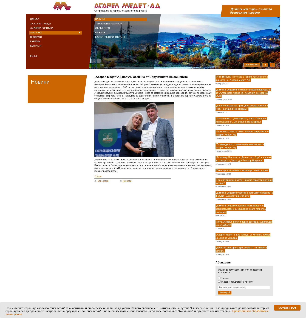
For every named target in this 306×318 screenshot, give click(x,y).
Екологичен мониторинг (110, 37)
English (34, 56)
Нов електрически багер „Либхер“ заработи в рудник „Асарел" (244, 181)
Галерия (100, 32)
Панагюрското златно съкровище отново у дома (242, 170)
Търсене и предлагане (109, 23)
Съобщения (102, 28)
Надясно (272, 65)
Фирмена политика (41, 28)
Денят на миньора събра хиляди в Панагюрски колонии (241, 249)
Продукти (36, 37)
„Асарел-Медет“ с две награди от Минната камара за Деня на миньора (243, 236)
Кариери (35, 41)
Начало (34, 19)
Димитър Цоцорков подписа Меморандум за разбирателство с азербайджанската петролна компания (241, 208)
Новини (100, 19)
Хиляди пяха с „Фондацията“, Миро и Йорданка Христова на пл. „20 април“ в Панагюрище (241, 120)
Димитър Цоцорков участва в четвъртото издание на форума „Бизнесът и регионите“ (244, 194)
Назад (98, 176)
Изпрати (127, 181)
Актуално (35, 32)
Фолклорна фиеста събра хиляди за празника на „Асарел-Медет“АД (242, 133)
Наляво (265, 65)
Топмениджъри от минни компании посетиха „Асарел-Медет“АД (240, 146)
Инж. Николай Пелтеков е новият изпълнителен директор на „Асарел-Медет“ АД (242, 78)
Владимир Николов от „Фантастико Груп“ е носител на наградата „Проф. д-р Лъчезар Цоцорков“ (243, 159)
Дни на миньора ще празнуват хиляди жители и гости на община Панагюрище (242, 107)
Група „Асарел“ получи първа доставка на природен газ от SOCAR (244, 223)
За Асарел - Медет (40, 23)
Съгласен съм (287, 307)
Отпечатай (103, 181)
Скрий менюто (252, 64)
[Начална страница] (61, 6)
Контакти (35, 46)
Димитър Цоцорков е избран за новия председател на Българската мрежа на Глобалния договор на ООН (243, 92)
